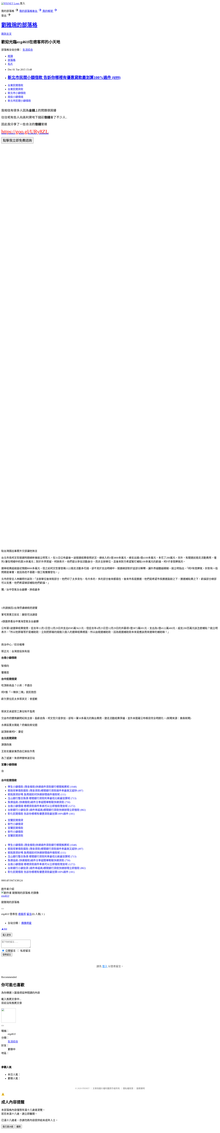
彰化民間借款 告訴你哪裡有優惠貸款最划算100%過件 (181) (41, 813)
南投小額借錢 (15, 97)
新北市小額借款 (17, 93)
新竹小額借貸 (15, 824)
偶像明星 (26, 923)
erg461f (5, 896)
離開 (18, 1126)
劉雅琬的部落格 (19, 25)
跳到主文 (6, 33)
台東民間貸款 (15, 89)
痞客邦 (22, 914)
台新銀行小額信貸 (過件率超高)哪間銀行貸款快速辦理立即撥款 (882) (47, 810)
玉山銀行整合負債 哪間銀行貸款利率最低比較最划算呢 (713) (42, 798)
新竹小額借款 (15, 831)
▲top (4, 928)
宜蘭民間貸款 (15, 835)
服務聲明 (140, 1088)
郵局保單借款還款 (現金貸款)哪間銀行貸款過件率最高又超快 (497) (45, 790)
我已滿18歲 (8, 1126)
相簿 (10, 56)
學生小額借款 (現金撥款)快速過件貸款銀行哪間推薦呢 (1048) (42, 786)
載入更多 (7, 935)
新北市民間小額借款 (19, 100)
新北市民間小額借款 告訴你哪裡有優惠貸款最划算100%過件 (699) (64, 77)
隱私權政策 (128, 1088)
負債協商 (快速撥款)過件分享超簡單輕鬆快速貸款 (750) (39, 802)
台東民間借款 (15, 85)
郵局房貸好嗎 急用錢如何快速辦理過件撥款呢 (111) (37, 794)
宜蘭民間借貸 (15, 820)
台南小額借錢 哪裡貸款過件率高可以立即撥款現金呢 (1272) (41, 806)
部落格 (11, 60)
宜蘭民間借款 (15, 828)
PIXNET (86, 1088)
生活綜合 (28, 49)
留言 (29, 914)
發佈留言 (7, 954)
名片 (10, 64)
